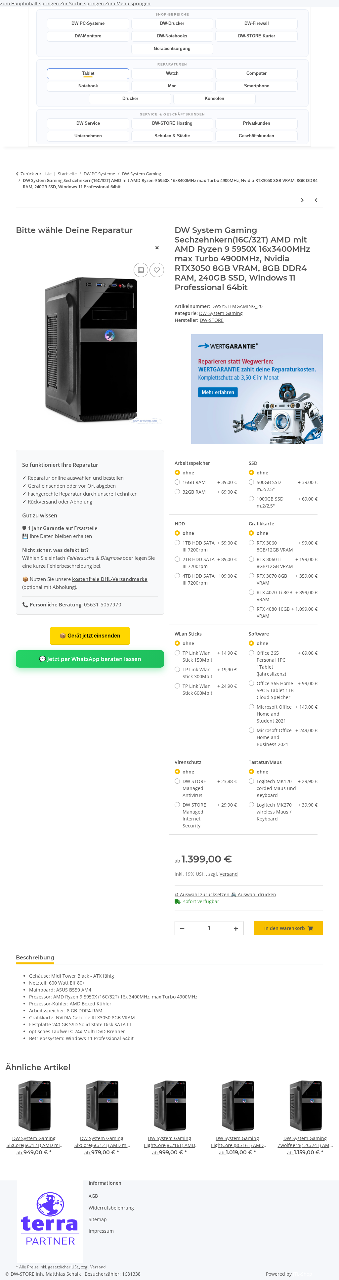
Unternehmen (88, 135)
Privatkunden (256, 123)
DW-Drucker (172, 23)
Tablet (88, 73)
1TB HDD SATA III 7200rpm (210, 546)
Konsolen (214, 98)
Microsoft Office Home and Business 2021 (287, 737)
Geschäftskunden (256, 135)
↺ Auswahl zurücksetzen (203, 894)
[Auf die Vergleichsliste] (141, 270)
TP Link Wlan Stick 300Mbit (210, 673)
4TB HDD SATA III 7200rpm (210, 579)
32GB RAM (210, 492)
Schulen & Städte (172, 135)
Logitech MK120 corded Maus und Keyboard (287, 788)
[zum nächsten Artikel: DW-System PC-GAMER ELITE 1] (302, 200)
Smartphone (256, 85)
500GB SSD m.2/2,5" (287, 485)
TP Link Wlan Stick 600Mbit (210, 689)
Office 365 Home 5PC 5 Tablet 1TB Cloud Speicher (287, 690)
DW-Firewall (256, 23)
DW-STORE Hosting (172, 123)
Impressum (101, 1231)
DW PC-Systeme (88, 23)
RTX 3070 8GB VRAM (287, 579)
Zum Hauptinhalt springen (30, 3)
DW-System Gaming (221, 313)
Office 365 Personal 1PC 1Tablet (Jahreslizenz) (287, 663)
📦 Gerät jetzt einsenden (90, 636)
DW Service (88, 123)
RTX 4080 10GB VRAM (287, 612)
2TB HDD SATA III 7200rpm (210, 562)
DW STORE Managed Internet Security (210, 815)
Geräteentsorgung (172, 48)
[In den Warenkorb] (21, 222)
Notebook (88, 85)
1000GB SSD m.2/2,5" (287, 502)
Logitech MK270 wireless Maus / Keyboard (287, 812)
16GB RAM (210, 482)
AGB (93, 1196)
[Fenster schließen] (157, 248)
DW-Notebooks (172, 35)
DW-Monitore (88, 35)
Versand (229, 874)
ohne (188, 472)
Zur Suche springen (82, 3)
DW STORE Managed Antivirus (210, 788)
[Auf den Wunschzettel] (156, 270)
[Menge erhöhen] (236, 928)
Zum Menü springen (127, 3)
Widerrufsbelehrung (111, 1208)
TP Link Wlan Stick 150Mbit (210, 656)
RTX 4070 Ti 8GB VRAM (287, 595)
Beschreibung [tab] (35, 957)
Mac (172, 85)
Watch (172, 73)
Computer (256, 73)
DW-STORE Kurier (256, 35)
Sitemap (98, 1219)
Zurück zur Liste (36, 174)
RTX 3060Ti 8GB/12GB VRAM (287, 562)
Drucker (130, 98)
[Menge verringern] (182, 928)
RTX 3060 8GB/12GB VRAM (287, 546)
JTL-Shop (302, 1274)
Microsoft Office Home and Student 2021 (287, 714)
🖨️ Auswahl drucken (253, 894)
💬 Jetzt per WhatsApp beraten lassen (90, 659)
